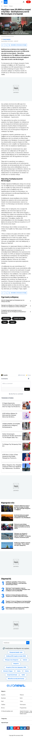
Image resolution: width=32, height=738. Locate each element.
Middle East (6, 318)
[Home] (1, 6)
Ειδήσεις (6, 6)
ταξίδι (23, 675)
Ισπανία (25, 660)
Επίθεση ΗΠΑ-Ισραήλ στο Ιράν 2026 (16, 656)
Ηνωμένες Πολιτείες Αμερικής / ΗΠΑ (16, 667)
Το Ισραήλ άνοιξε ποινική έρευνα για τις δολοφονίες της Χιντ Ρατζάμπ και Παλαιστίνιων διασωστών (13, 312)
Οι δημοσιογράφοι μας (7, 711)
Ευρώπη (3, 694)
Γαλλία (27, 671)
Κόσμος (11, 6)
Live (28, 1)
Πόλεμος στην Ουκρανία (11, 660)
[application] (16, 26)
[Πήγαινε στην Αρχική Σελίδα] (5, 2)
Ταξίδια (3, 704)
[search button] (27, 642)
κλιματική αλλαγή (12, 675)
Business (3, 698)
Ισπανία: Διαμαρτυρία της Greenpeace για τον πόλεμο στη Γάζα (12, 300)
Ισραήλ (12, 322)
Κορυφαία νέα (7, 503)
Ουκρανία (16, 663)
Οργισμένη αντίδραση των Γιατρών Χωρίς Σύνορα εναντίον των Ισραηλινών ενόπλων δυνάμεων (14, 306)
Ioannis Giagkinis (6, 39)
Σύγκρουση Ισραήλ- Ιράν (16, 652)
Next (2, 701)
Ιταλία (18, 671)
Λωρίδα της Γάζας (19, 318)
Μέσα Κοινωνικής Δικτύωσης (16, 678)
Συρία (4, 322)
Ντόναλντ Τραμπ (8, 671)
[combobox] (16, 642)
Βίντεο (3, 707)
